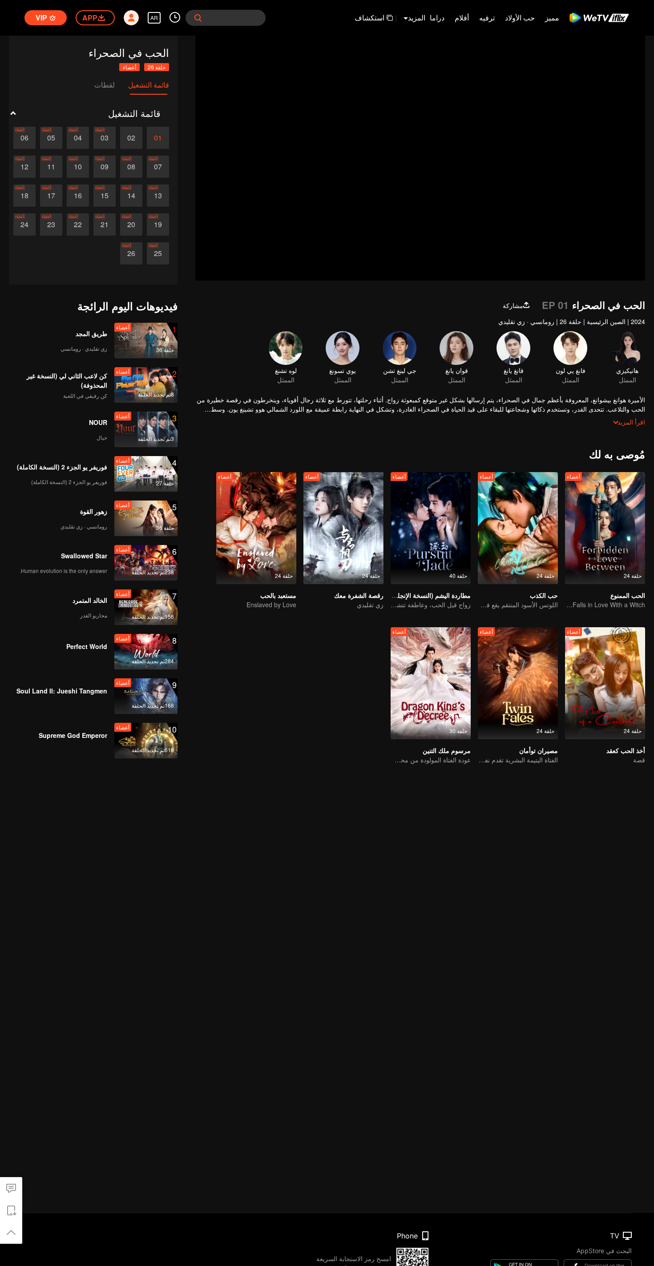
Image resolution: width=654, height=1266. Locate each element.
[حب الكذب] (518, 528)
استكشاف (369, 17)
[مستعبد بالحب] (256, 528)
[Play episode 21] (104, 224)
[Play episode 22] (78, 224)
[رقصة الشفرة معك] (343, 528)
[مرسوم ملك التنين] (431, 683)
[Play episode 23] (51, 224)
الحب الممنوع (627, 595)
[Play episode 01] (158, 138)
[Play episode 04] (78, 138)
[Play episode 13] (158, 195)
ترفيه (487, 17)
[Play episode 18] (24, 195)
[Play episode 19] (158, 224)
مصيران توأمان (538, 750)
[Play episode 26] (131, 253)
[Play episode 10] (78, 167)
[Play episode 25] (158, 253)
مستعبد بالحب (278, 595)
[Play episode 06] (24, 138)
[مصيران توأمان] (518, 683)
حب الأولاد (520, 17)
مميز (552, 17)
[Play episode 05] (51, 138)
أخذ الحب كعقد (625, 750)
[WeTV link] (599, 18)
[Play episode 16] (78, 195)
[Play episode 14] (131, 195)
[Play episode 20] (131, 224)
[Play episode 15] (104, 195)
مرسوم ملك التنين (447, 750)
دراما (437, 17)
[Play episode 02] (131, 138)
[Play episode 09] (104, 167)
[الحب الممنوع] (605, 528)
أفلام (462, 17)
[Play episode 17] (51, 195)
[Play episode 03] (104, 138)
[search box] (198, 17)
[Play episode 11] (51, 167)
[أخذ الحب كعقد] (605, 683)
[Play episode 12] (24, 167)
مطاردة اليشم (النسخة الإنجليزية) (428, 595)
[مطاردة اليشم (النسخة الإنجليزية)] (431, 528)
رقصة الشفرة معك (359, 595)
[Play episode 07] (158, 167)
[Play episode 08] (131, 167)
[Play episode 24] (24, 224)
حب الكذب (544, 595)
